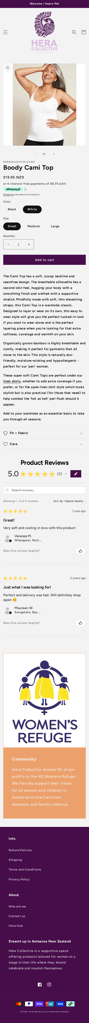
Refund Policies (20, 850)
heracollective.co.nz (39, 1012)
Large (55, 226)
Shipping (8, 194)
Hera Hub (16, 926)
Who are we (17, 906)
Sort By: (59, 501)
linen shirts (12, 381)
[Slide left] (35, 154)
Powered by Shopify (59, 1012)
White (32, 209)
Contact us (17, 916)
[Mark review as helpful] (80, 550)
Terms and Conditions (25, 869)
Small (12, 226)
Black (12, 209)
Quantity (9, 236)
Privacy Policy (19, 879)
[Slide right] (54, 154)
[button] (5, 32)
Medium (33, 226)
